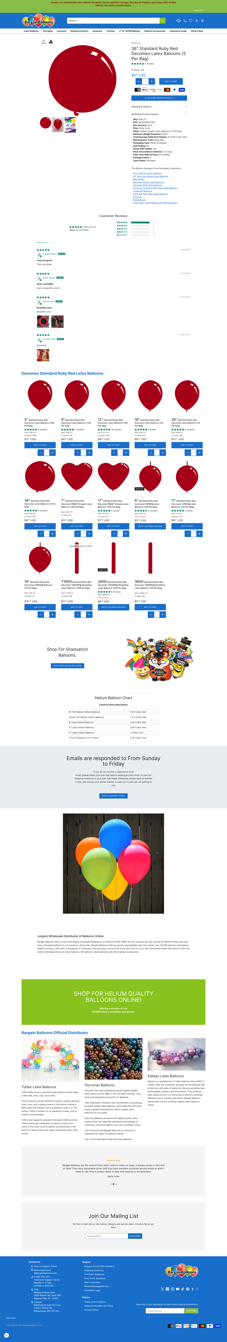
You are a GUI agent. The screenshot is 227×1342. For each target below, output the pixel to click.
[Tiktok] (182, 1289)
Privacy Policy (91, 1310)
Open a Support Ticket (113, 796)
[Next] (121, 80)
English (198, 10)
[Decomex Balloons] (113, 1059)
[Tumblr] (192, 1288)
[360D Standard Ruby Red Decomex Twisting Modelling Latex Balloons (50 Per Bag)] (150, 558)
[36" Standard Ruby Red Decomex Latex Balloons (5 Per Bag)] (40, 476)
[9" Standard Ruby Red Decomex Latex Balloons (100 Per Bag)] (76, 396)
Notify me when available (150, 526)
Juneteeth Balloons (142, 191)
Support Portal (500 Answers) (99, 1266)
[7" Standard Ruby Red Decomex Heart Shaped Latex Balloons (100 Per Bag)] (76, 476)
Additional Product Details (144, 114)
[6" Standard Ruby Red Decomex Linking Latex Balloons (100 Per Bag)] (150, 476)
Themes (110, 31)
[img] (43, 250)
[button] (122, 222)
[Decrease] (139, 81)
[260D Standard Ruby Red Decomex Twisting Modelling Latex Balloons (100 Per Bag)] (113, 558)
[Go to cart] (202, 20)
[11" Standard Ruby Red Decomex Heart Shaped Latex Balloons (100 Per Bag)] (113, 476)
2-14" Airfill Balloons (129, 31)
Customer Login (92, 1290)
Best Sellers (139, 179)
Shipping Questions (94, 1270)
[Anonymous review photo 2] (57, 321)
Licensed (61, 31)
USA (36, 1289)
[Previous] (43, 80)
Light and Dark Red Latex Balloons (150, 194)
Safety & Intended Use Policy (98, 1305)
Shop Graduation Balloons (67, 666)
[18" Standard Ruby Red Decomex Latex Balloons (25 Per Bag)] (150, 396)
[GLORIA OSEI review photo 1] (43, 355)
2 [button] (113, 1184)
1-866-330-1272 (41, 1276)
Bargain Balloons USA (32, 1325)
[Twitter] (162, 1289)
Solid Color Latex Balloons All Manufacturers (155, 202)
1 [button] (111, 1184)
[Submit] (163, 21)
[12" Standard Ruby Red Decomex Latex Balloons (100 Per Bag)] (113, 396)
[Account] (197, 20)
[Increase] (152, 81)
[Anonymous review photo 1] (43, 321)
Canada (38, 1302)
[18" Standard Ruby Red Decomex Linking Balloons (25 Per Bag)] (40, 558)
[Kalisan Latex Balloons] (176, 1054)
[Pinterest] (187, 1289)
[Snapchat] (197, 1288)
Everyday (48, 31)
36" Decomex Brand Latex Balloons (150, 176)
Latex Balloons (31, 31)
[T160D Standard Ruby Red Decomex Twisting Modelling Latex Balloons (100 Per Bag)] (76, 558)
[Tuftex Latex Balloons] (50, 1059)
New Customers (92, 1282)
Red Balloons (139, 199)
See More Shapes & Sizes (159, 98)
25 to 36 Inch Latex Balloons (147, 173)
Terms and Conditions (95, 1302)
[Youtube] (177, 1289)
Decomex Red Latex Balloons (147, 185)
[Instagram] (172, 1289)
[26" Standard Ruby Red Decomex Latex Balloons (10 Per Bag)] (187, 396)
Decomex (136, 43)
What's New (197, 31)
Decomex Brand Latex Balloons (148, 182)
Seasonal (97, 31)
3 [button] (116, 1184)
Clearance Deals (178, 31)
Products (137, 197)
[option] (82, 80)
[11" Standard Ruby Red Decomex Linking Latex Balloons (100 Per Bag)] (187, 476)
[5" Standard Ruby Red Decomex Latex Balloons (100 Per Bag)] (40, 396)
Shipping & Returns (141, 106)
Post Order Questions (95, 1278)
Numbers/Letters (79, 31)
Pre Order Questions (94, 1274)
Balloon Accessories (155, 31)
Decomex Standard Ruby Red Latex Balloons (155, 188)
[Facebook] (167, 1289)
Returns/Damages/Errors (96, 1286)
